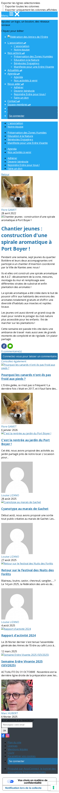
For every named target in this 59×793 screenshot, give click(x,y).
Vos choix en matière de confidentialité (33, 781)
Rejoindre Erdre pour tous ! (30, 94)
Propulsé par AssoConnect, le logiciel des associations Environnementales (32, 770)
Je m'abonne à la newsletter (17, 720)
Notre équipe (22, 49)
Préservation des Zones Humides (33, 56)
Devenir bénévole (24, 91)
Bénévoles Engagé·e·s (26, 63)
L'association (21, 46)
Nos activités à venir (26, 80)
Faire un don (21, 97)
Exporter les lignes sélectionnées (20, 3)
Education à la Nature (26, 60)
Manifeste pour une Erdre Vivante (34, 66)
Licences (12, 746)
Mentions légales (18, 749)
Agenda (18, 77)
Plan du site (14, 742)
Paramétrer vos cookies (22, 756)
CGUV (11, 752)
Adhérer (18, 87)
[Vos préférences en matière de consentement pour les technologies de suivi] (53, 788)
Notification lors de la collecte (23, 787)
